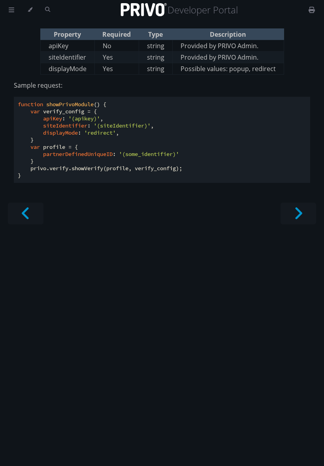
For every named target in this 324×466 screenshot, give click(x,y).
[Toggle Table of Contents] (11, 10)
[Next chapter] (298, 213)
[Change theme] (30, 10)
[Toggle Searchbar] (48, 10)
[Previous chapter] (25, 213)
